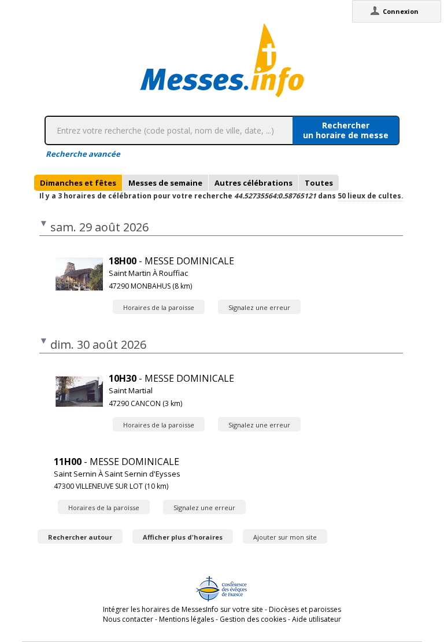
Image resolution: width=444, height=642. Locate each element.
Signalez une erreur (259, 307)
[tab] (78, 183)
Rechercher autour (80, 537)
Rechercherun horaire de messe (345, 130)
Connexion (401, 11)
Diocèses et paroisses (305, 609)
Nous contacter (128, 619)
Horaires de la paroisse (158, 307)
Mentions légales (186, 619)
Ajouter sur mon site (285, 537)
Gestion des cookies (253, 619)
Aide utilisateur (316, 619)
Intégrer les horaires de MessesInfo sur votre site (183, 609)
